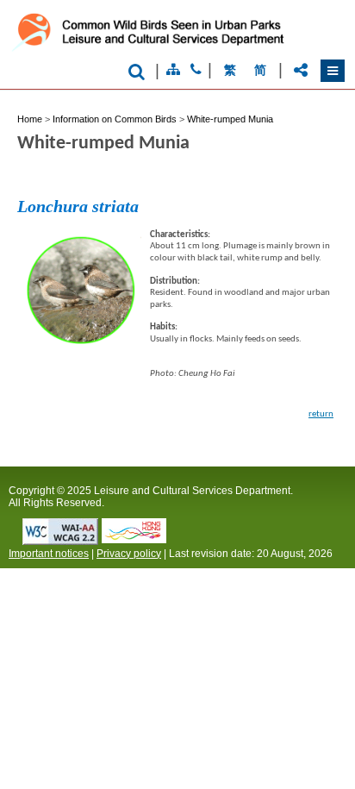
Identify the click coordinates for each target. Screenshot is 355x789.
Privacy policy (129, 554)
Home (29, 119)
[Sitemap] (173, 69)
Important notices (49, 554)
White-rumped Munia (230, 119)
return (320, 414)
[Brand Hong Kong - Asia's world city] (134, 538)
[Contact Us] (196, 69)
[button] (332, 71)
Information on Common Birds (115, 119)
